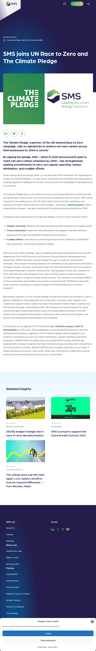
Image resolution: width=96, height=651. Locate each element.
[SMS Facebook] (62, 529)
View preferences (48, 640)
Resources (11, 545)
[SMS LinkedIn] (52, 529)
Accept (48, 633)
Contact (75, 4)
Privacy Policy (53, 647)
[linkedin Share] (6, 133)
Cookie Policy (42, 647)
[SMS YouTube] (67, 529)
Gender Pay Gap (14, 551)
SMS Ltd (10, 521)
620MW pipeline (75, 204)
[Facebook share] (22, 133)
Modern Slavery (13, 600)
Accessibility (12, 574)
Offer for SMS (12, 557)
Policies (10, 568)
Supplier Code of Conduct (18, 593)
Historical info (12, 564)
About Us (10, 528)
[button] (92, 621)
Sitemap (10, 541)
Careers (9, 534)
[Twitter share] (14, 133)
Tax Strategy (12, 613)
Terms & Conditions (15, 606)
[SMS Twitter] (58, 529)
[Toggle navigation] (88, 4)
